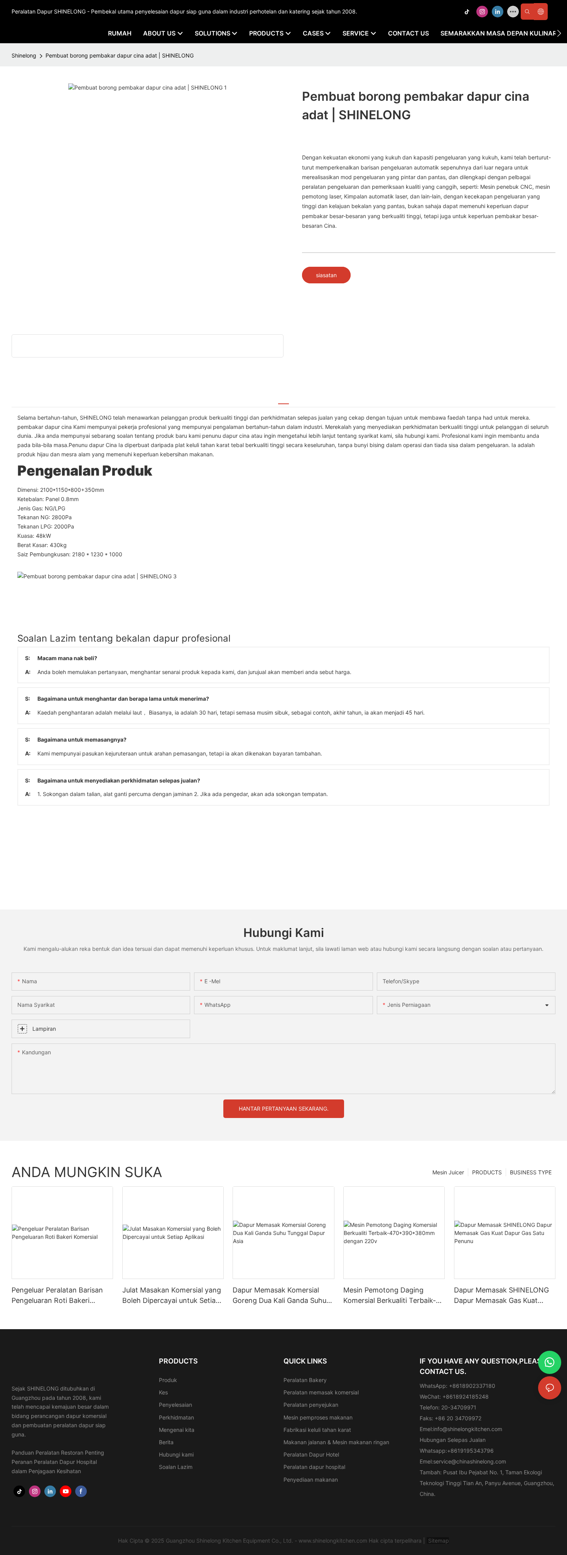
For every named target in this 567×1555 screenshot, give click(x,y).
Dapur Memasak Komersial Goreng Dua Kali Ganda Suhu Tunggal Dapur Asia (279, 1296)
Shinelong (24, 55)
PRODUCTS (487, 1172)
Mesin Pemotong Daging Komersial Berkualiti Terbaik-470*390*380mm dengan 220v (389, 1296)
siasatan (326, 275)
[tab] (283, 399)
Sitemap (438, 1540)
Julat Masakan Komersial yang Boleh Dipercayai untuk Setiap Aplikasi (171, 1296)
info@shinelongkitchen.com (467, 1429)
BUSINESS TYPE (531, 1172)
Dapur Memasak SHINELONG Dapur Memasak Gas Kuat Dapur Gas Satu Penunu (501, 1296)
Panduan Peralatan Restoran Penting (58, 1452)
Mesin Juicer (448, 1172)
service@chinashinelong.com (469, 1461)
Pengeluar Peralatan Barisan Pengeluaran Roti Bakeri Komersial (57, 1296)
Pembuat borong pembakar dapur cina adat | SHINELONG (120, 55)
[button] (559, 33)
